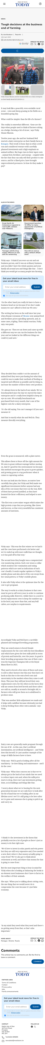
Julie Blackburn (8, 34)
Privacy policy (7, 987)
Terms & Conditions (9, 983)
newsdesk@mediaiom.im (14, 1041)
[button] (4, 4)
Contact (4, 985)
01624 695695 (13, 1037)
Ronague (4, 144)
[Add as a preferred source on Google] (24, 43)
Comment (38, 961)
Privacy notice (14, 293)
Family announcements (10, 991)
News (3, 19)
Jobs (3, 989)
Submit (37, 287)
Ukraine (26, 316)
